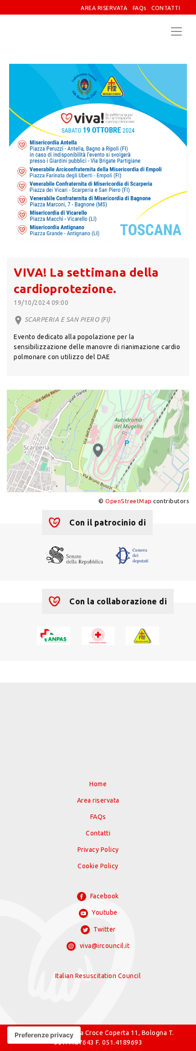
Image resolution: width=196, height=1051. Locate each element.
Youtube (104, 912)
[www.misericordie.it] (142, 635)
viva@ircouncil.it (103, 945)
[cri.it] (98, 635)
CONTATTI (165, 8)
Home (98, 784)
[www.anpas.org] (53, 635)
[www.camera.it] (132, 555)
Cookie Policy (98, 866)
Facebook (103, 896)
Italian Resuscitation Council (98, 975)
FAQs (139, 8)
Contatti (98, 833)
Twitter (104, 929)
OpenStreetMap (128, 501)
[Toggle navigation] (176, 31)
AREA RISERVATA (104, 8)
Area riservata (98, 800)
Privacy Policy (98, 849)
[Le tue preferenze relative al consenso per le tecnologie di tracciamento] (44, 1035)
